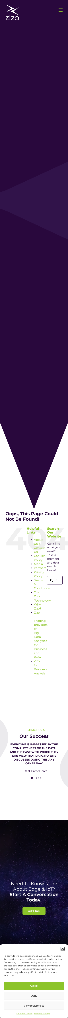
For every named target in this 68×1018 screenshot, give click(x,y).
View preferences (34, 1005)
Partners (40, 568)
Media (38, 564)
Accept (34, 985)
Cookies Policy (24, 1013)
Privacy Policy (42, 1013)
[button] (62, 949)
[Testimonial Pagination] (32, 778)
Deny (34, 995)
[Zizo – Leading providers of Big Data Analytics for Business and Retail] (12, 6)
